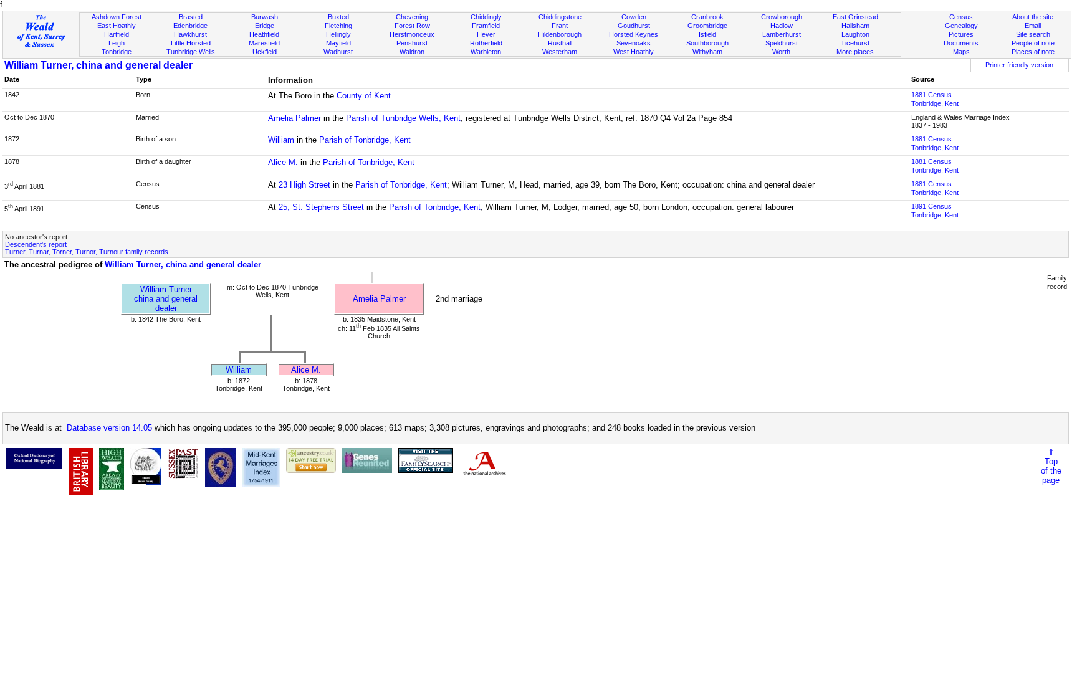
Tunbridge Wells (190, 51)
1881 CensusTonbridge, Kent (935, 99)
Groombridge (707, 25)
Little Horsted (191, 43)
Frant (560, 25)
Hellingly (338, 34)
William (281, 140)
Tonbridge (117, 51)
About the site (1032, 17)
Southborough (707, 43)
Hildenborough (560, 34)
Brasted (191, 17)
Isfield (707, 34)
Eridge (264, 25)
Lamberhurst (781, 34)
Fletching (338, 25)
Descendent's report (36, 244)
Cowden (633, 17)
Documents (961, 43)
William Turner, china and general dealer (98, 65)
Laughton (855, 34)
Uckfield (264, 51)
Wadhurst (338, 51)
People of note (1033, 43)
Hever (486, 34)
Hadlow (781, 25)
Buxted (338, 17)
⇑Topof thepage (1051, 466)
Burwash (264, 17)
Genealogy (961, 25)
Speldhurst (781, 43)
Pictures (961, 34)
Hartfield (116, 34)
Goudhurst (634, 25)
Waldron (412, 51)
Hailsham (855, 25)
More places (855, 51)
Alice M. (283, 162)
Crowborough (781, 17)
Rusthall (560, 43)
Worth (781, 51)
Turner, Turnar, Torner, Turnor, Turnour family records (86, 251)
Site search (1033, 34)
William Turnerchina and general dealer (166, 299)
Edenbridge (190, 25)
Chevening (412, 17)
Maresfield (264, 43)
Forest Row (412, 25)
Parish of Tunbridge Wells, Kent (403, 118)
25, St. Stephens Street (321, 207)
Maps (961, 51)
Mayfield (338, 43)
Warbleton (486, 51)
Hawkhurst (190, 34)
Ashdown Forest (116, 17)
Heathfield (264, 34)
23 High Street (304, 184)
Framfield (486, 25)
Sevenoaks (633, 43)
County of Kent (364, 95)
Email (1033, 25)
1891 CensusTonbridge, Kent (935, 211)
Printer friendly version (1019, 65)
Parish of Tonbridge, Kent (365, 140)
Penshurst (412, 43)
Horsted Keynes (633, 34)
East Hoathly (116, 25)
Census (961, 17)
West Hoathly (633, 51)
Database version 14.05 (109, 427)
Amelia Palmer (294, 118)
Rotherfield (486, 43)
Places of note (1033, 51)
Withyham (707, 51)
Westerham (559, 51)
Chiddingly (486, 17)
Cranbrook (707, 17)
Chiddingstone (560, 17)
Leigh (116, 43)
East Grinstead (855, 17)
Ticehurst (855, 43)
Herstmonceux (412, 34)
